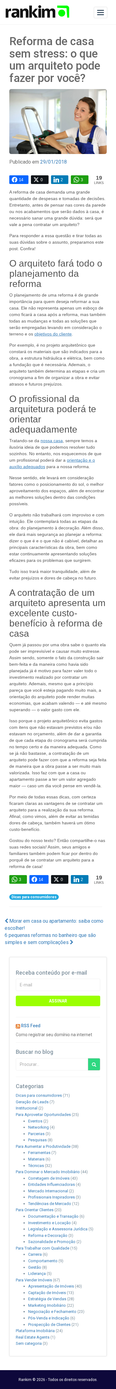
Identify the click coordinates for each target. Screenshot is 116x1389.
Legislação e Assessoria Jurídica (58, 1229)
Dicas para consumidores (34, 897)
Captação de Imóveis (47, 1292)
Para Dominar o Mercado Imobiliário (48, 1171)
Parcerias (36, 1133)
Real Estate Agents (32, 1337)
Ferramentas (39, 1152)
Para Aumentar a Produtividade (43, 1146)
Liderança (37, 1273)
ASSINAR (58, 1000)
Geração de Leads (32, 1102)
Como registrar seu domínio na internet (54, 1034)
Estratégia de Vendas (47, 1299)
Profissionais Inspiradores (51, 1197)
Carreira (35, 1254)
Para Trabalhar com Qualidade (42, 1248)
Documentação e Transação (53, 1216)
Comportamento (43, 1261)
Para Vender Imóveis (34, 1280)
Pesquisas (37, 1140)
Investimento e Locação (49, 1222)
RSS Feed (31, 1025)
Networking (38, 1127)
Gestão (34, 1267)
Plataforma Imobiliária (35, 1330)
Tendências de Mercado (49, 1203)
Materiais (36, 1159)
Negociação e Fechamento (52, 1311)
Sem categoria (29, 1343)
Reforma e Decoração (47, 1235)
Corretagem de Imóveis (49, 1178)
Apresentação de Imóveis (51, 1286)
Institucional (26, 1108)
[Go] (94, 1064)
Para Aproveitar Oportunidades (43, 1114)
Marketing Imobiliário (47, 1305)
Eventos (35, 1121)
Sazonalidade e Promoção (51, 1241)
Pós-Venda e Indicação (48, 1318)
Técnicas (36, 1165)
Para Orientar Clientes (35, 1209)
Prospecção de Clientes (49, 1324)
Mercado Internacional (48, 1191)
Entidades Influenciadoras (51, 1184)
